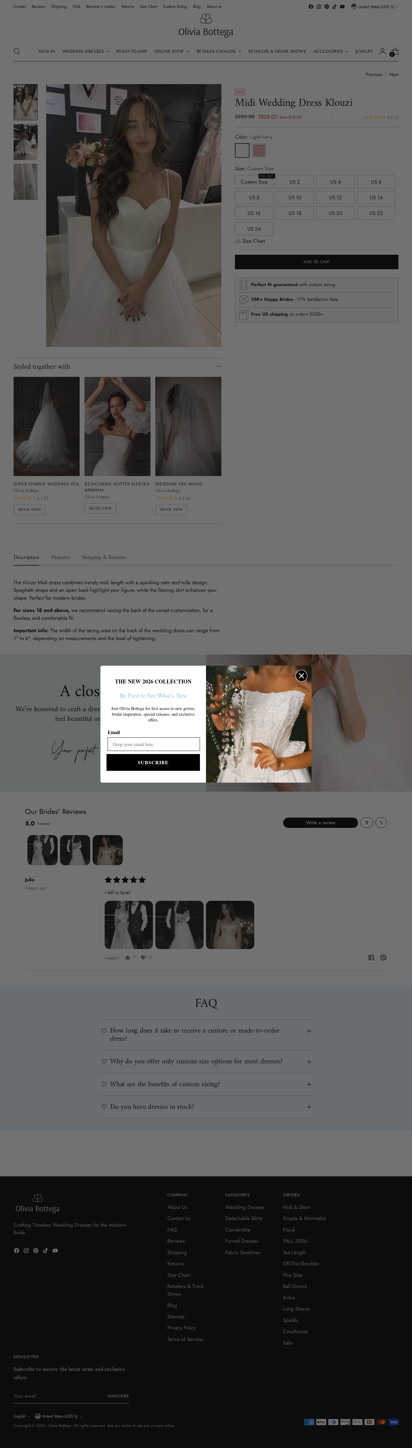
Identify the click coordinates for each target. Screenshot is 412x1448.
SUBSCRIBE (153, 762)
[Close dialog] (301, 675)
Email (114, 732)
